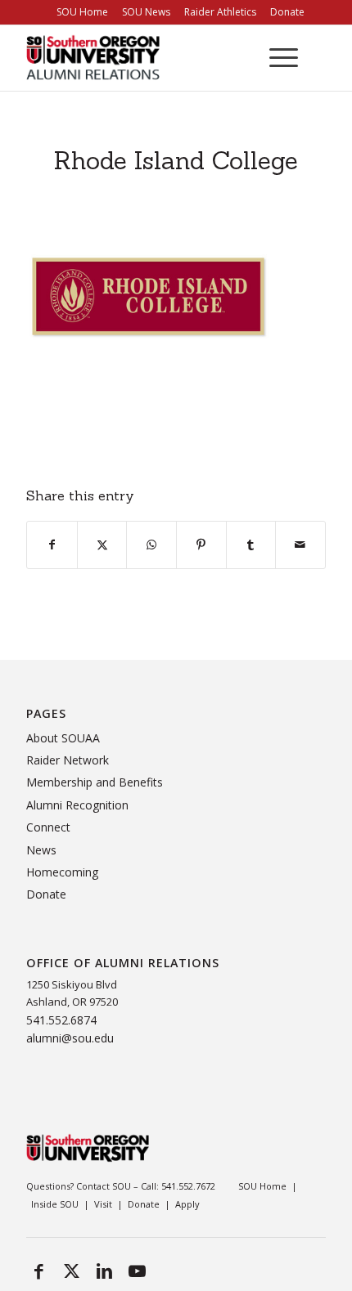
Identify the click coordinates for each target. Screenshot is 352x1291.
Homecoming (62, 872)
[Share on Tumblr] (251, 544)
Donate (46, 894)
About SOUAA (63, 738)
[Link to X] (71, 1270)
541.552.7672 (188, 1186)
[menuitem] (82, 12)
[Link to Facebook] (38, 1270)
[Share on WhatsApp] (151, 544)
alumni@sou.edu (70, 1038)
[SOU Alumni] (145, 58)
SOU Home (262, 1186)
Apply (187, 1204)
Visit (103, 1204)
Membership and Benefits (94, 782)
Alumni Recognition (77, 805)
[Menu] (275, 58)
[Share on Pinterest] (201, 544)
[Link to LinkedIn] (104, 1270)
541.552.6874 (61, 1020)
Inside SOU (55, 1204)
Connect (48, 827)
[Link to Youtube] (136, 1270)
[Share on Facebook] (52, 544)
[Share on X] (102, 544)
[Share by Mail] (300, 544)
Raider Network (67, 760)
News (41, 850)
